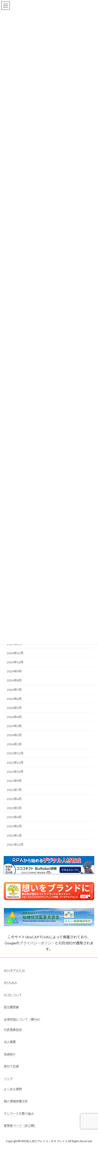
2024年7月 (14, 689)
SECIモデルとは (14, 970)
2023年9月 (14, 781)
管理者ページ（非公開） (20, 1126)
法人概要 (10, 1042)
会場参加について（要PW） (23, 1019)
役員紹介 (10, 1054)
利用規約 (65, 943)
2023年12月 (15, 753)
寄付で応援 (11, 1067)
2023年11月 (15, 762)
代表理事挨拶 (13, 1030)
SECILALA (10, 983)
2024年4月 (14, 717)
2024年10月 (15, 662)
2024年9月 (14, 671)
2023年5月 (14, 808)
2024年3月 (14, 726)
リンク (8, 1079)
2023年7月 (14, 790)
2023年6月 (14, 799)
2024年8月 (14, 680)
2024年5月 (14, 708)
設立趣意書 (11, 1007)
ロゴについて (13, 995)
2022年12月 (15, 844)
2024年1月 (14, 744)
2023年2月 (14, 826)
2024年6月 (14, 699)
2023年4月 (14, 817)
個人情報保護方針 (16, 1101)
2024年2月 (14, 735)
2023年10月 (15, 772)
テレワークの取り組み (19, 1113)
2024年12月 (15, 653)
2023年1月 (14, 835)
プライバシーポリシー (37, 943)
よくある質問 (13, 1089)
